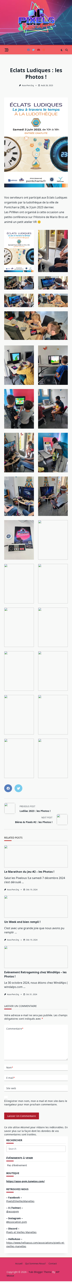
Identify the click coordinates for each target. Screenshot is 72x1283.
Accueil (18, 1264)
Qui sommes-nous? (35, 1264)
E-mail (10, 1077)
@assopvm (12, 1211)
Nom (9, 1067)
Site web (11, 1088)
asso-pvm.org (28, 85)
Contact (53, 1264)
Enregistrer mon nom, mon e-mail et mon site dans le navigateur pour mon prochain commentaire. (35, 1102)
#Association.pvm (16, 1222)
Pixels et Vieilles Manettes (21, 1232)
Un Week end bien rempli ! (22, 922)
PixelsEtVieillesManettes (20, 1201)
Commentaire (14, 1028)
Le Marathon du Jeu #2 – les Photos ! (29, 872)
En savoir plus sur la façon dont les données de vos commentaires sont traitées (36, 1131)
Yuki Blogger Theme (40, 1272)
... (23, 882)
